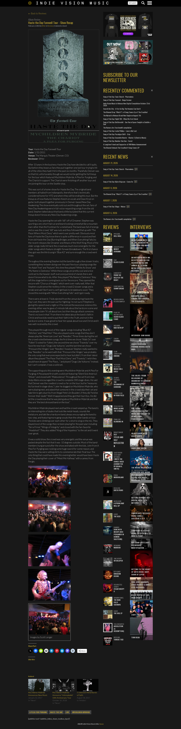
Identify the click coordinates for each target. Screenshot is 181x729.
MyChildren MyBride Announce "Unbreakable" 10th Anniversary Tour (62, 695)
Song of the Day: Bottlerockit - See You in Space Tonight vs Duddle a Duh (126, 123)
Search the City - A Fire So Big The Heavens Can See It (122, 108)
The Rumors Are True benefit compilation (117, 127)
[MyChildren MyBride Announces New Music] (39, 685)
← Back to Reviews (37, 13)
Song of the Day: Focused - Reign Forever (117, 100)
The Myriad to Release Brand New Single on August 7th (122, 115)
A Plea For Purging (38, 712)
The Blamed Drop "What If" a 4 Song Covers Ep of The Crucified (125, 112)
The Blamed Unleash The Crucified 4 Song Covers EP (121, 147)
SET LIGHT (132, 3)
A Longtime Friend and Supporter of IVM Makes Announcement (124, 144)
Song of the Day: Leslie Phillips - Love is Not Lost (120, 130)
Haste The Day (56, 712)
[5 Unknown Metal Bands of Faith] (87, 685)
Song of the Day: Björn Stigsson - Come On (118, 181)
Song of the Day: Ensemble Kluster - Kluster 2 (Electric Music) (124, 137)
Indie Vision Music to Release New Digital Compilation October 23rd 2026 (126, 104)
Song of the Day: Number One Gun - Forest (118, 141)
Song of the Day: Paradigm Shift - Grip (116, 134)
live (67, 712)
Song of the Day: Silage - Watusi (114, 206)
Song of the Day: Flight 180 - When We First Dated (120, 118)
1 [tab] (106, 63)
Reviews (51, 26)
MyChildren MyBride (81, 712)
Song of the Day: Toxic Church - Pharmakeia (118, 96)
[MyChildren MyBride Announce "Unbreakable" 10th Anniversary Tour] (63, 685)
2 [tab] (108, 63)
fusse (101, 724)
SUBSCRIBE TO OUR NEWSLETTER (120, 77)
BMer (44, 26)
